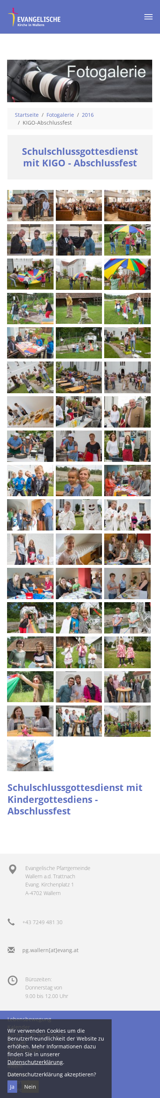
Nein (30, 1086)
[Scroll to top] (145, 1083)
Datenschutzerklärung (35, 1062)
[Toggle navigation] (148, 16)
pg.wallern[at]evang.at (50, 950)
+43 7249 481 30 (42, 922)
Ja (12, 1086)
